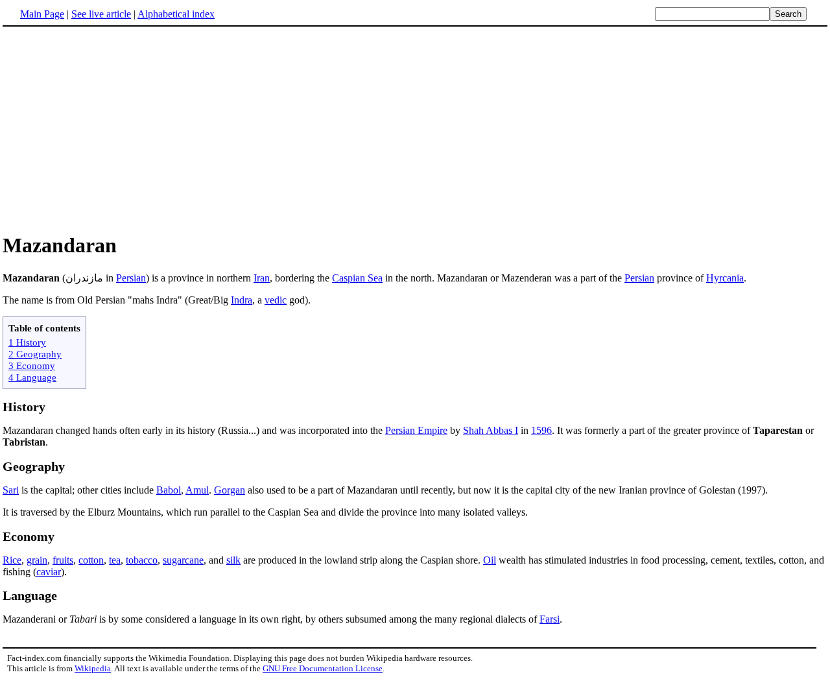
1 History (27, 342)
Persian (131, 277)
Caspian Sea (357, 277)
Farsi (550, 619)
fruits (63, 560)
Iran (262, 277)
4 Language (32, 377)
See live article (101, 13)
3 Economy (31, 365)
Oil (489, 560)
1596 (541, 430)
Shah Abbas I (490, 430)
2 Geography (35, 353)
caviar (48, 571)
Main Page (42, 13)
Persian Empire (416, 430)
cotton (91, 560)
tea (115, 560)
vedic (276, 299)
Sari (11, 490)
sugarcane (183, 560)
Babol (168, 490)
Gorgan (229, 490)
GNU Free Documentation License (323, 668)
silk (233, 560)
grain (37, 560)
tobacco (142, 560)
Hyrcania (725, 277)
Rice (12, 560)
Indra (241, 299)
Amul (197, 490)
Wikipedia (93, 668)
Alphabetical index (176, 13)
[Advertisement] (111, 129)
